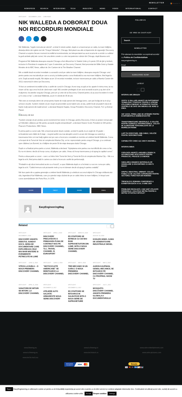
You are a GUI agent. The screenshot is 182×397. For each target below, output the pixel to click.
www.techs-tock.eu (30, 357)
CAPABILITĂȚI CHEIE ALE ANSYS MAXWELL (138, 141)
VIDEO (115, 8)
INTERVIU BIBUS (127, 147)
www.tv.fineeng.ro (91, 348)
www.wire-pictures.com (151, 352)
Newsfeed (29, 8)
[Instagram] (14, 3)
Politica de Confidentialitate (136, 57)
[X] (10, 3)
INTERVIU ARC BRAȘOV (130, 95)
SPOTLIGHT (22, 16)
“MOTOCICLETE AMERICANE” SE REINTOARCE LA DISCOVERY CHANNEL (53, 270)
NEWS (102, 8)
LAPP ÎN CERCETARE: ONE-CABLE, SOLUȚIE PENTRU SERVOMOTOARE (138, 134)
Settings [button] (112, 394)
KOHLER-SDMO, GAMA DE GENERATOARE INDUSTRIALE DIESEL (103, 241)
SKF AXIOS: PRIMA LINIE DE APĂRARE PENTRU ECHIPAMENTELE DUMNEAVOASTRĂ (140, 115)
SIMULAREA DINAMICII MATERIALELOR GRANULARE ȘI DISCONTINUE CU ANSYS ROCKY (137, 164)
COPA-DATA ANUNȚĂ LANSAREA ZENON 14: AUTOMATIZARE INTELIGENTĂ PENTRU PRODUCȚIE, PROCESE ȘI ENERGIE (138, 154)
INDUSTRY (88, 8)
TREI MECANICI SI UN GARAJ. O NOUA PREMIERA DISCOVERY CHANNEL (78, 270)
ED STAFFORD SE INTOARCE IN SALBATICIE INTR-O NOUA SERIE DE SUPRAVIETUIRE (77, 296)
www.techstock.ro (91, 352)
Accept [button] (88, 394)
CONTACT (153, 8)
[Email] (43, 39)
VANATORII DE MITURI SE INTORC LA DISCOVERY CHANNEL (29, 290)
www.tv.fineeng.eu (30, 352)
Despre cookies (99, 393)
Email (123, 65)
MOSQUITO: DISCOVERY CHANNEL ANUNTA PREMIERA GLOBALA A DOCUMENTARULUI (103, 293)
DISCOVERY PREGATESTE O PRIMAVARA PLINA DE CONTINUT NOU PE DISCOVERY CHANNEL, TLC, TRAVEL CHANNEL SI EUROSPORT (53, 245)
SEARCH (44, 8)
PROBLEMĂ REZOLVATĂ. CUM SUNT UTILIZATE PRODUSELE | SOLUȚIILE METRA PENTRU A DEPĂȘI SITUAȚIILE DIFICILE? (139, 191)
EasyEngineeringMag (51, 207)
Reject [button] (9, 389)
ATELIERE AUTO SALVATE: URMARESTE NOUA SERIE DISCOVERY (52, 295)
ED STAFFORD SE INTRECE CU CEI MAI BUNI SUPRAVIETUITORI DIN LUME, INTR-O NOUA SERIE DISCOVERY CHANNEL (78, 243)
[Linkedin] (22, 3)
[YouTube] (18, 3)
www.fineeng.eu (30, 348)
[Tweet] (29, 39)
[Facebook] (6, 3)
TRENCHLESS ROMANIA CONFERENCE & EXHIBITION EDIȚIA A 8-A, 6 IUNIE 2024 (137, 182)
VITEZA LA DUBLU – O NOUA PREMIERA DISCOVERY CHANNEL (29, 268)
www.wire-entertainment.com (151, 348)
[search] (157, 41)
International (133, 8)
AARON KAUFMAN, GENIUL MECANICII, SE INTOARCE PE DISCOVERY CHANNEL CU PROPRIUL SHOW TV (103, 272)
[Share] (21, 39)
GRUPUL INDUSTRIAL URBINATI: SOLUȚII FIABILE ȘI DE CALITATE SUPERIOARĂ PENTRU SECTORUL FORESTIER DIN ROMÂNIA (140, 174)
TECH (73, 8)
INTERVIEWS (59, 8)
